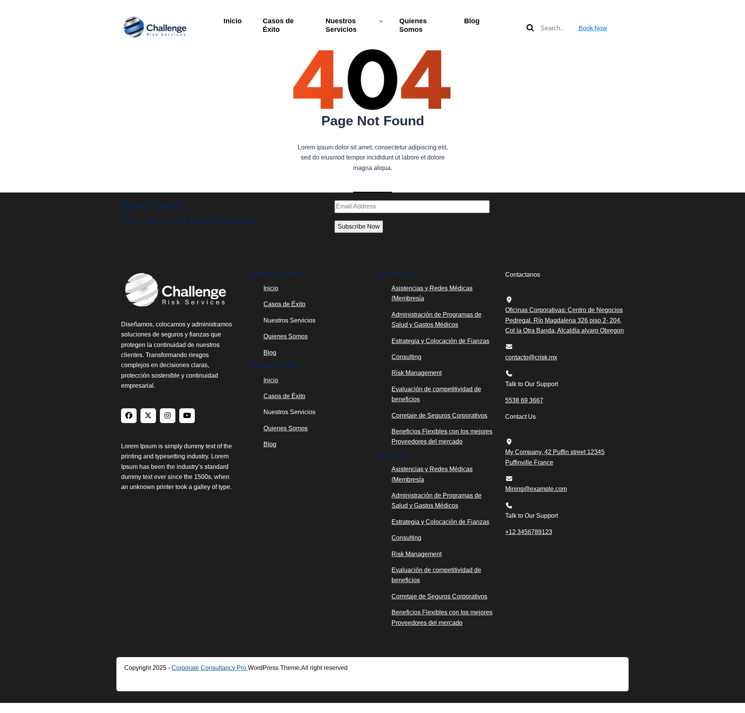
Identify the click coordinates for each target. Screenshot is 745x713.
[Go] (530, 28)
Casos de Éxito (278, 25)
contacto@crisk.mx (531, 357)
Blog (472, 21)
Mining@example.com (536, 489)
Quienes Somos (413, 25)
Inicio (233, 21)
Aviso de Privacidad (166, 680)
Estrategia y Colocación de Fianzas (440, 341)
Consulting (406, 357)
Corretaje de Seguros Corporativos (439, 415)
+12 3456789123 (528, 532)
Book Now (593, 28)
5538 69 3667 (524, 400)
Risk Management (417, 373)
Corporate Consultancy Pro (210, 667)
